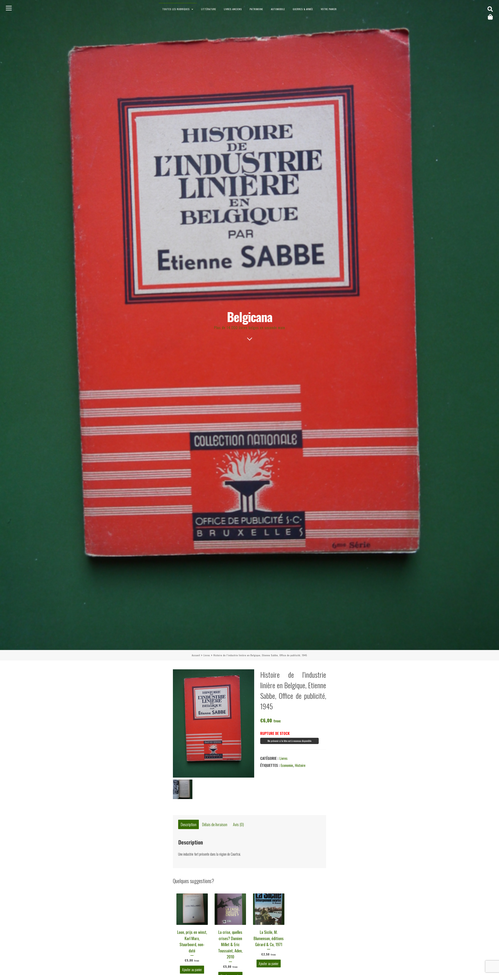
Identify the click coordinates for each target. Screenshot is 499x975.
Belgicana (249, 316)
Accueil (196, 655)
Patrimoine (256, 9)
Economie (287, 765)
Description (188, 824)
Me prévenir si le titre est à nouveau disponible (289, 740)
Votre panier (329, 9)
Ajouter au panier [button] (192, 969)
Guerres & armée (303, 9)
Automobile (278, 9)
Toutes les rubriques (176, 9)
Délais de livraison (214, 824)
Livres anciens (233, 9)
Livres (206, 655)
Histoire (300, 765)
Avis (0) (238, 824)
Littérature (208, 9)
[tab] (188, 824)
